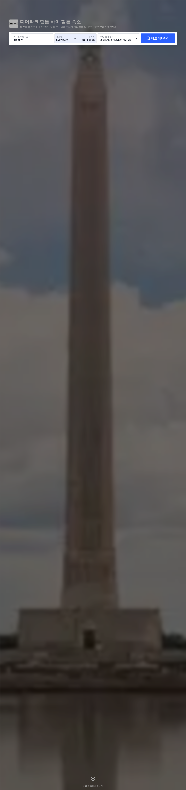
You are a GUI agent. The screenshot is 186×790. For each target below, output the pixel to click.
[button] (166, 4)
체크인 (59, 36)
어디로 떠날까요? (21, 36)
